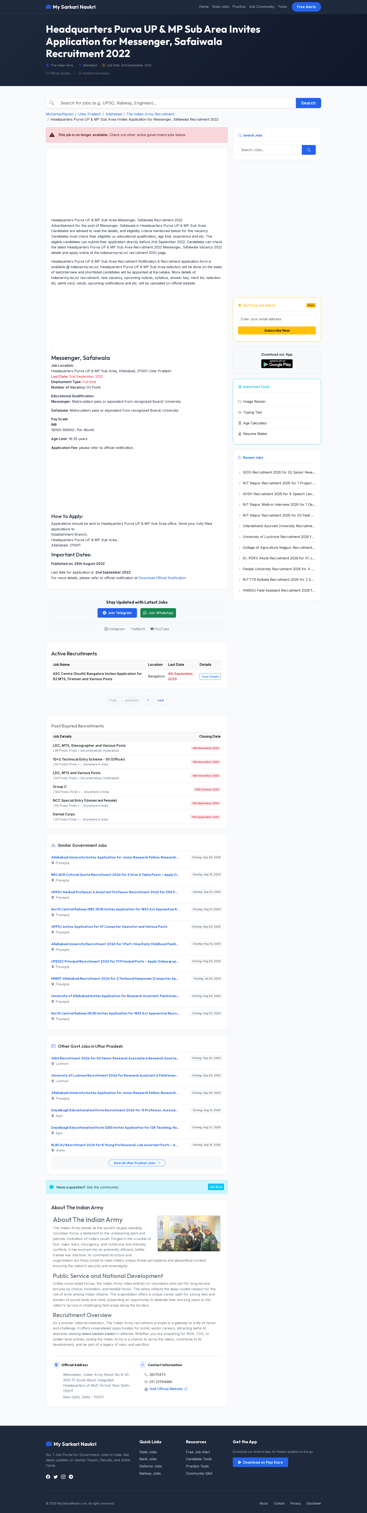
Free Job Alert (198, 1452)
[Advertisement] (136, 182)
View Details (210, 676)
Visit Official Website (167, 1389)
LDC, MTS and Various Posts (76, 773)
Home (204, 6)
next (161, 700)
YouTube (162, 629)
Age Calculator (255, 423)
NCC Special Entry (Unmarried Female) (85, 800)
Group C (60, 786)
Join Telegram (120, 613)
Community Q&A (199, 1473)
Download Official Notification (162, 578)
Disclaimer (314, 1503)
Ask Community (261, 6)
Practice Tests (197, 1466)
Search (308, 103)
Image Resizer (254, 401)
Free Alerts (306, 7)
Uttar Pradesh (89, 114)
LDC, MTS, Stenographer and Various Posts (89, 745)
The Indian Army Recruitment (150, 114)
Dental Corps (64, 814)
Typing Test (252, 412)
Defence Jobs (150, 1466)
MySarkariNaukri (59, 114)
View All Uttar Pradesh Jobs (135, 1163)
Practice (239, 6)
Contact (279, 1503)
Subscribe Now (277, 330)
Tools (282, 6)
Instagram (117, 629)
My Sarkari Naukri (74, 7)
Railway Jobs (150, 1473)
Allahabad (114, 114)
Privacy (296, 1503)
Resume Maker (255, 434)
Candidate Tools (199, 1459)
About (264, 1503)
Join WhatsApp (160, 613)
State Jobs (220, 6)
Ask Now (216, 1187)
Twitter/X (138, 629)
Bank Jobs (148, 1459)
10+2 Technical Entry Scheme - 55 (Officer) (89, 759)
